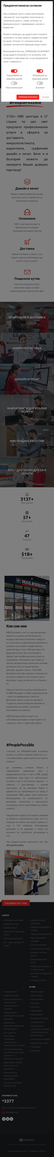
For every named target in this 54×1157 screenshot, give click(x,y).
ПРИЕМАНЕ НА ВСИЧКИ (28, 97)
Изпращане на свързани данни (40, 77)
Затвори (45, 97)
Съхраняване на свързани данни (14, 77)
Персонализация (14, 87)
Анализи (40, 87)
